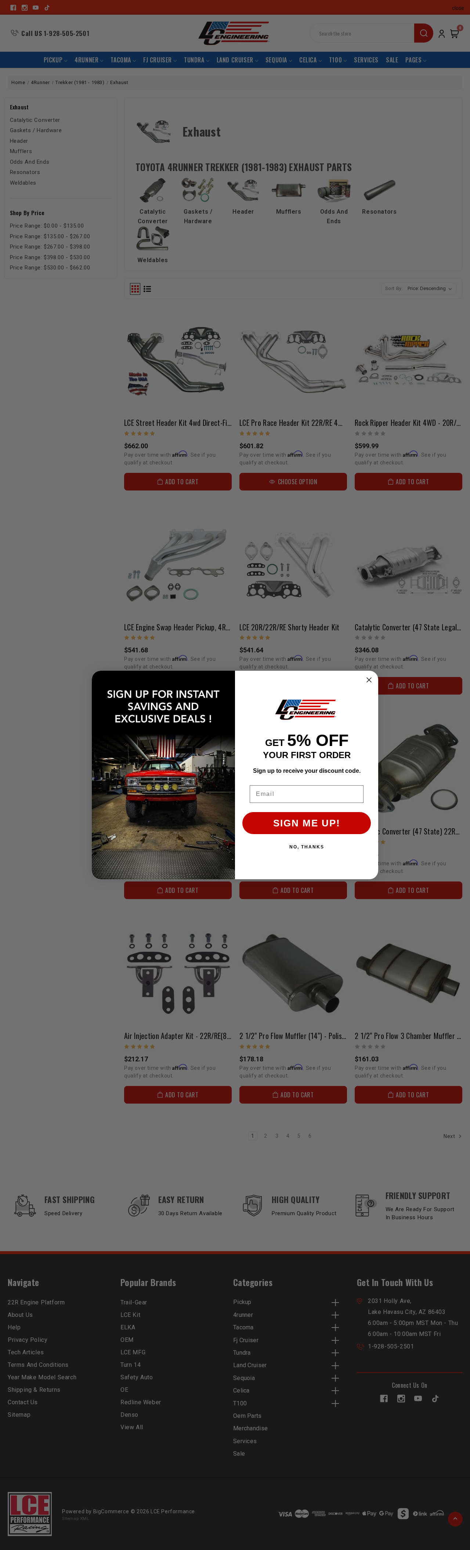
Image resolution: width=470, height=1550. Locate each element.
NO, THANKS (306, 847)
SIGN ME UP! (306, 823)
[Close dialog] (369, 679)
